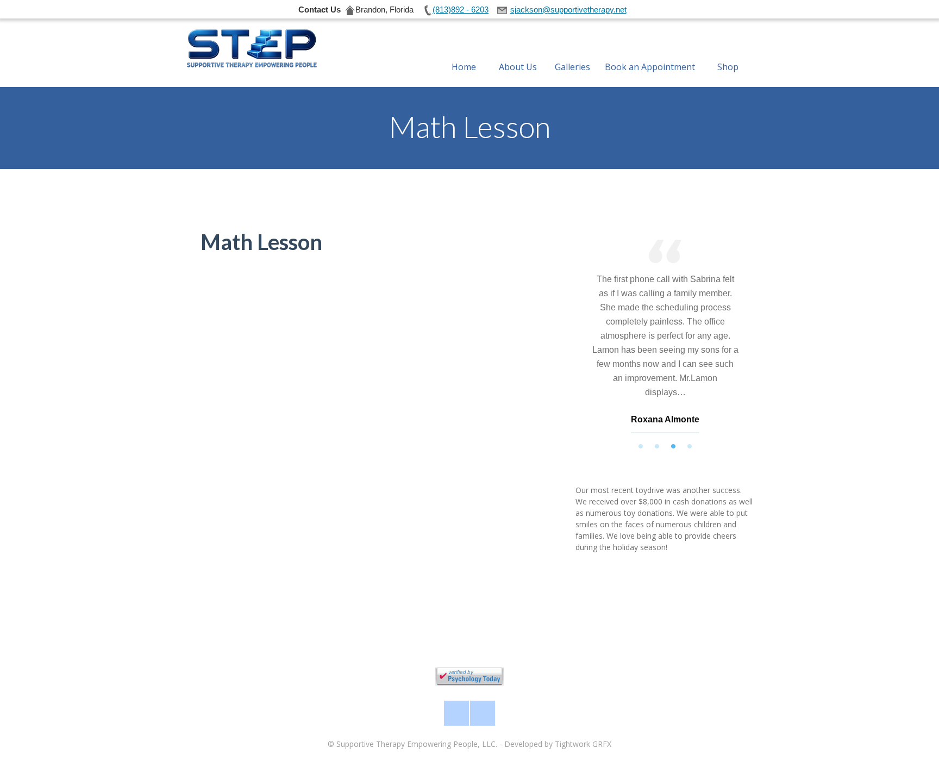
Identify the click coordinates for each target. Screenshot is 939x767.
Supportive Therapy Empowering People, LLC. (416, 744)
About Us (518, 67)
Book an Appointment (650, 67)
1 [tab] (640, 446)
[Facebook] (456, 713)
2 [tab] (657, 446)
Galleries (572, 67)
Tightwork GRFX (583, 744)
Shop (727, 67)
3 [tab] (673, 446)
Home (464, 67)
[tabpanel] (665, 339)
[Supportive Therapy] (251, 48)
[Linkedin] (482, 713)
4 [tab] (689, 446)
